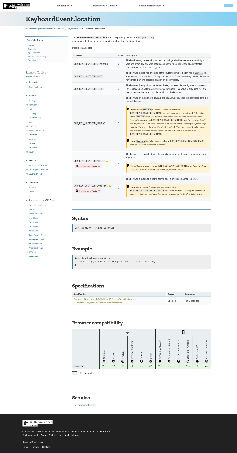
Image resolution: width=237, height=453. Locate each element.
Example (32, 49)
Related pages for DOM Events (42, 200)
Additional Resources (150, 6)
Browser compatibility (37, 56)
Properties (33, 95)
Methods (32, 160)
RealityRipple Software (68, 435)
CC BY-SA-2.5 (103, 431)
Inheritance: (34, 182)
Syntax (31, 45)
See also (32, 60)
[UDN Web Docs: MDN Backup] (16, 6)
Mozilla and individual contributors (52, 431)
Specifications (34, 53)
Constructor (34, 82)
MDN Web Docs (37, 423)
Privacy (35, 447)
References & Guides (104, 6)
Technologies (62, 6)
